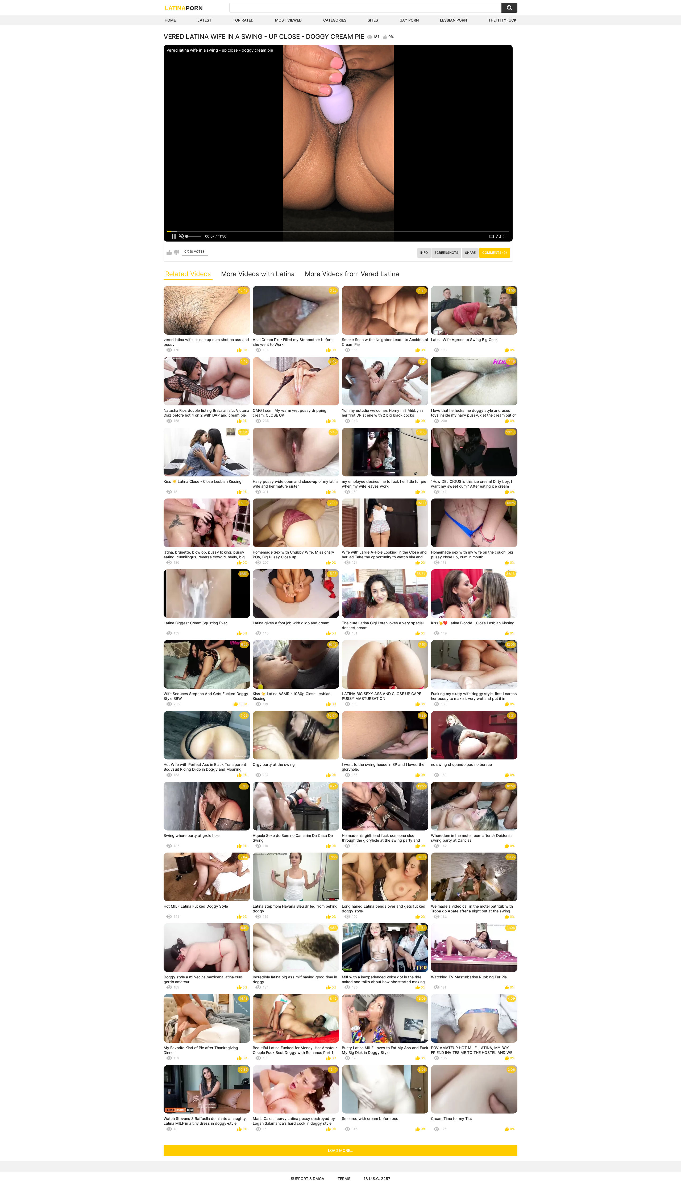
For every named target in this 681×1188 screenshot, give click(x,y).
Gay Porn (409, 20)
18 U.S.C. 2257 (377, 1178)
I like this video (169, 252)
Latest (204, 20)
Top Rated (243, 20)
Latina (184, 8)
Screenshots (446, 253)
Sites (373, 20)
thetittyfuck (502, 20)
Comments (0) (494, 253)
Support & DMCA (307, 1178)
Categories (334, 20)
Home (170, 20)
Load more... (340, 1150)
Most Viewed (288, 20)
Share (470, 253)
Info (424, 253)
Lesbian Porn (453, 20)
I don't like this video (176, 252)
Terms (344, 1178)
